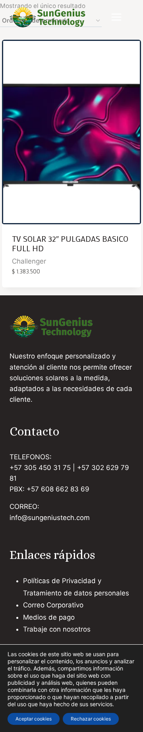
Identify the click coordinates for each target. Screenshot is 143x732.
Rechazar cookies (91, 719)
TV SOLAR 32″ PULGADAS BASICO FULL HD (70, 243)
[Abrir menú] (120, 17)
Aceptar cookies (33, 719)
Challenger (29, 261)
